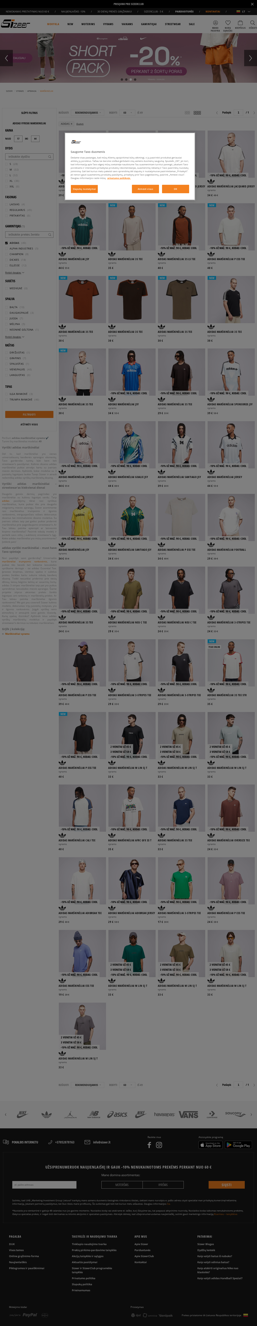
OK (175, 188)
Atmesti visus (145, 188)
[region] (130, 166)
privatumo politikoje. (119, 178)
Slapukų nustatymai (84, 188)
